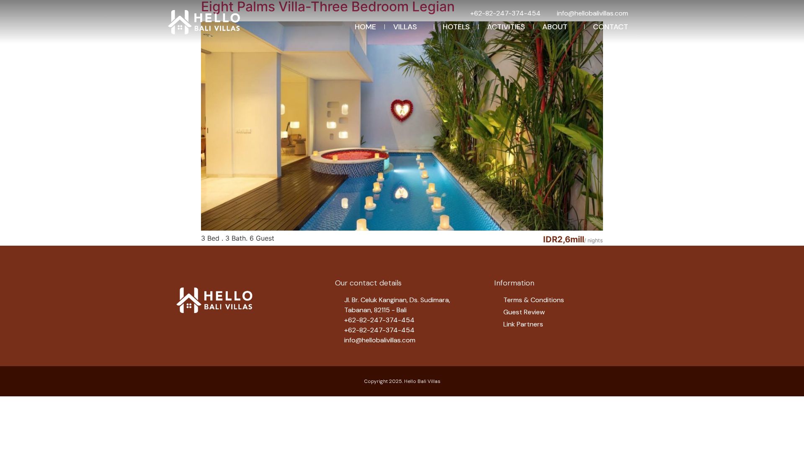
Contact (610, 27)
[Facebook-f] (184, 329)
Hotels (456, 27)
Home (365, 27)
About (554, 27)
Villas (405, 27)
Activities (506, 27)
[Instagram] (205, 329)
